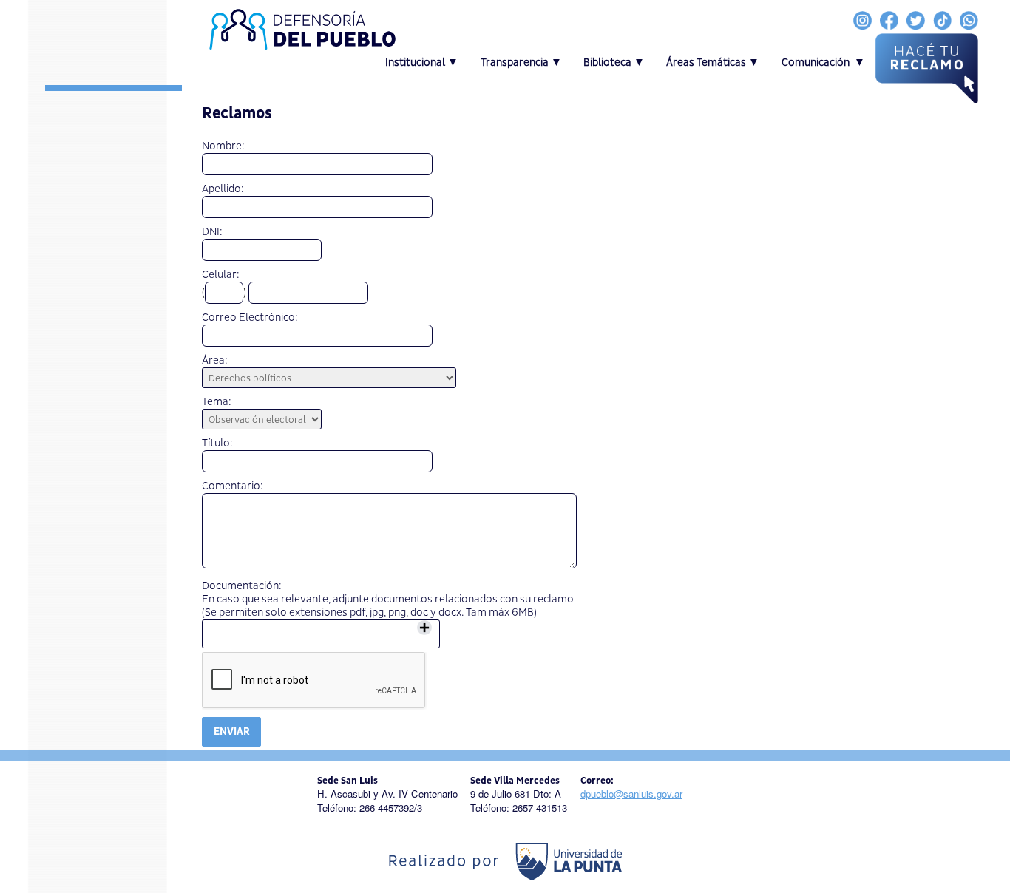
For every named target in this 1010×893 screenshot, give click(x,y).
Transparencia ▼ (521, 62)
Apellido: (223, 189)
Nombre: (223, 146)
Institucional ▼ (421, 62)
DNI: (212, 232)
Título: (217, 443)
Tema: (216, 402)
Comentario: (232, 486)
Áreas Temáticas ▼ (712, 62)
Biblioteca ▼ (614, 62)
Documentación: (242, 586)
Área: (215, 360)
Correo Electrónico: (250, 318)
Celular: (221, 275)
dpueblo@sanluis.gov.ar (631, 794)
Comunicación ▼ (823, 62)
